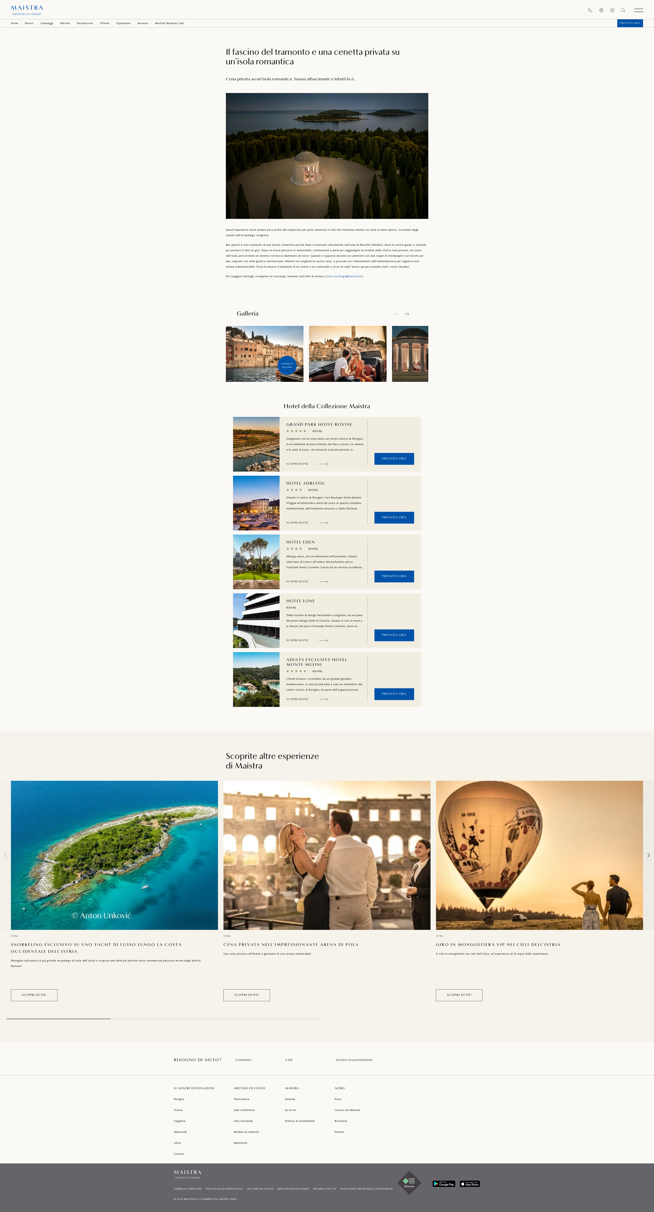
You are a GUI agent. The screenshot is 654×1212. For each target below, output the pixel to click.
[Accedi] (612, 10)
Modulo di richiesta (246, 1132)
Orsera (178, 1110)
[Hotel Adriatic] (256, 503)
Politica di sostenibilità (300, 1121)
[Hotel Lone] (256, 620)
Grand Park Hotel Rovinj (319, 425)
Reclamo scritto (324, 1188)
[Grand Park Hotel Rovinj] (256, 444)
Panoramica (241, 1099)
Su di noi (290, 1110)
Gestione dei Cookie (260, 1188)
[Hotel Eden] (256, 562)
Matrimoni (240, 1142)
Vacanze (142, 23)
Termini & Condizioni (188, 1188)
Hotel (14, 23)
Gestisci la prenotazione (354, 1060)
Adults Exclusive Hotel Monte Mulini (316, 662)
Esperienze (123, 23)
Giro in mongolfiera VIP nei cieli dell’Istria (498, 945)
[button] (406, 314)
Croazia (179, 1153)
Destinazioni (85, 23)
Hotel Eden (300, 542)
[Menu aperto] (638, 10)
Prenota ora (630, 23)
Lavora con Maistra (347, 1110)
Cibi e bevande (243, 1121)
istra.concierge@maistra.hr (344, 276)
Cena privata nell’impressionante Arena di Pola (291, 945)
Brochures (341, 1121)
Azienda (290, 1099)
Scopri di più (34, 995)
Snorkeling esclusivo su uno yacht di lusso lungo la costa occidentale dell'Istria (96, 948)
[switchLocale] (601, 10)
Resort (29, 23)
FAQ (289, 1060)
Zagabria (180, 1121)
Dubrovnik (180, 1132)
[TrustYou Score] (394, 429)
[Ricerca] (623, 10)
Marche (65, 23)
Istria (177, 1142)
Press (338, 1099)
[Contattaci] (590, 10)
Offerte (105, 23)
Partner (339, 1132)
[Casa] (27, 10)
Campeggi (46, 23)
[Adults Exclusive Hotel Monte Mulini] (256, 679)
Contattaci (243, 1060)
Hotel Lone (300, 601)
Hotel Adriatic (306, 484)
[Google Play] (443, 1183)
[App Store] (470, 1183)
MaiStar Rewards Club (169, 23)
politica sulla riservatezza (224, 1188)
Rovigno (179, 1099)
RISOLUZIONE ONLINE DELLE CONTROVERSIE (366, 1188)
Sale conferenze (244, 1110)
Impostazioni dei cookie (293, 1188)
